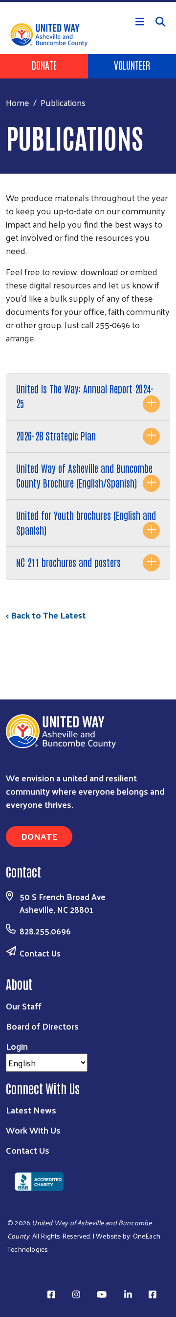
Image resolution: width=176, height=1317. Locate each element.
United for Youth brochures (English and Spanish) (86, 522)
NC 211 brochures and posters (68, 562)
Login (17, 1046)
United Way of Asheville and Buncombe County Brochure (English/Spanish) (84, 475)
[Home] (88, 1)
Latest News (31, 1109)
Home (17, 102)
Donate (44, 64)
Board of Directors (42, 1025)
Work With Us (33, 1129)
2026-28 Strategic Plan (56, 435)
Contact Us (40, 953)
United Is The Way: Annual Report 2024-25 (85, 396)
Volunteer (132, 64)
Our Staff (24, 1005)
